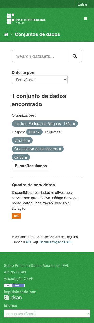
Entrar (82, 4)
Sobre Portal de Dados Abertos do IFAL (36, 265)
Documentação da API (55, 242)
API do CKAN (15, 271)
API (28, 242)
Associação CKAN (19, 278)
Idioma (10, 305)
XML (16, 216)
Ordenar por (22, 72)
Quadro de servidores (33, 185)
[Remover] (74, 124)
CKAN (13, 297)
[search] (75, 56)
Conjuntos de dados (37, 34)
